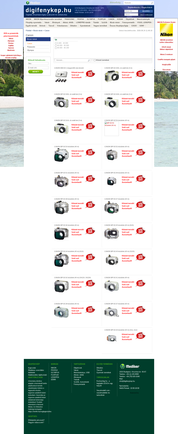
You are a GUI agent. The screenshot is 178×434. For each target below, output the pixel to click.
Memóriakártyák (143, 19)
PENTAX (80, 19)
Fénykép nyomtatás (33, 22)
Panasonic (31, 47)
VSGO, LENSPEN (144, 22)
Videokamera (62, 26)
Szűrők (104, 22)
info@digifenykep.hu (127, 381)
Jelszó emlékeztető (146, 15)
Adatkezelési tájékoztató (37, 375)
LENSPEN (55, 377)
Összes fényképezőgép (119, 26)
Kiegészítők (166, 65)
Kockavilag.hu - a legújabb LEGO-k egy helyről (105, 383)
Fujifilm (11, 46)
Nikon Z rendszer (166, 54)
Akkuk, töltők (68, 22)
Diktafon (73, 26)
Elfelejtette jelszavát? (36, 420)
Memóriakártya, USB (82, 373)
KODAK (120, 19)
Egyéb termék (31, 26)
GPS (102, 8)
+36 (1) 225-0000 (81, 10)
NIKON (28, 19)
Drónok (42, 26)
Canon (47, 31)
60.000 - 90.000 (63, 45)
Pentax (11, 43)
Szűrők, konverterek (81, 382)
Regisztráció (147, 7)
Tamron (11, 48)
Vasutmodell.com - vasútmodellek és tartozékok (104, 392)
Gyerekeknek (85, 26)
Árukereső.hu (134, 393)
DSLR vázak (166, 47)
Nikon (11, 38)
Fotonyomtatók (128, 22)
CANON (111, 19)
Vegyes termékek (100, 26)
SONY (141, 26)
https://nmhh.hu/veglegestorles (37, 411)
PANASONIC (70, 19)
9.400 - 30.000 (62, 43)
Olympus (11, 41)
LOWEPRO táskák (83, 22)
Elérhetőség (115, 2)
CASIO (134, 26)
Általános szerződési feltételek (36, 371)
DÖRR (53, 380)
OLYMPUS (91, 19)
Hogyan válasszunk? (36, 422)
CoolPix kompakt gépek (166, 59)
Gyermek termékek (104, 373)
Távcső (51, 26)
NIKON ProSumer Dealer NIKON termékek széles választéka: (166, 32)
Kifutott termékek (102, 60)
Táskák (96, 22)
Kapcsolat (32, 368)
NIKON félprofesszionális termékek (48, 19)
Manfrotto (11, 50)
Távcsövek (166, 70)
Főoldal (28, 31)
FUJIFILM (102, 19)
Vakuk (47, 22)
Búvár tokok (115, 22)
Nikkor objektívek (166, 49)
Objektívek (130, 19)
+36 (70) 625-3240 (94, 10)
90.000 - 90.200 (63, 48)
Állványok (56, 22)
